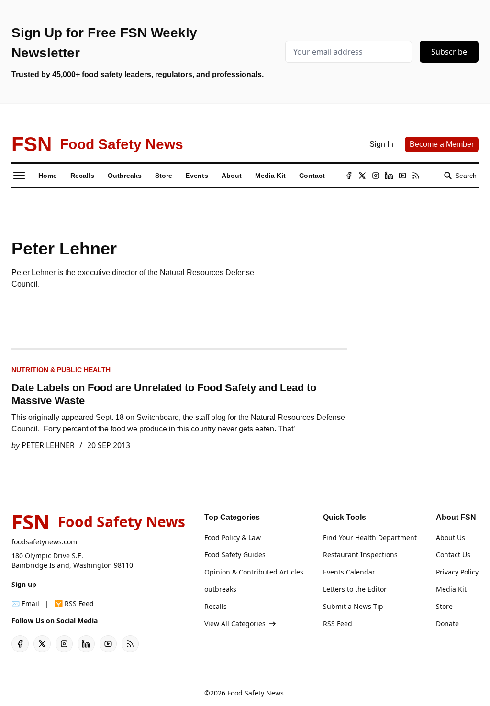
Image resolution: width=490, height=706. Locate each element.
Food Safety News (255, 692)
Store (444, 606)
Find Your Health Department (370, 537)
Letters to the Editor (355, 589)
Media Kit (451, 589)
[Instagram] (375, 175)
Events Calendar (349, 571)
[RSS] (416, 175)
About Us (450, 537)
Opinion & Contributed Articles (253, 571)
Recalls (215, 606)
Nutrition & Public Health (61, 370)
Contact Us (453, 554)
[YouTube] (402, 175)
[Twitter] (362, 175)
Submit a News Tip (353, 606)
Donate (447, 623)
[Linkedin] (389, 175)
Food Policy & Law (232, 537)
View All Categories (235, 623)
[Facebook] (349, 175)
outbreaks (220, 589)
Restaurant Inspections (360, 554)
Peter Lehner (48, 445)
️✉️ (25, 603)
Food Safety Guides (235, 554)
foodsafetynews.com (44, 541)
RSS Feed (337, 623)
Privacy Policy (457, 571)
